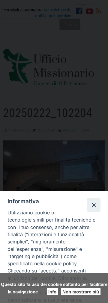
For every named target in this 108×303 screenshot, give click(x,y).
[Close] (93, 204)
